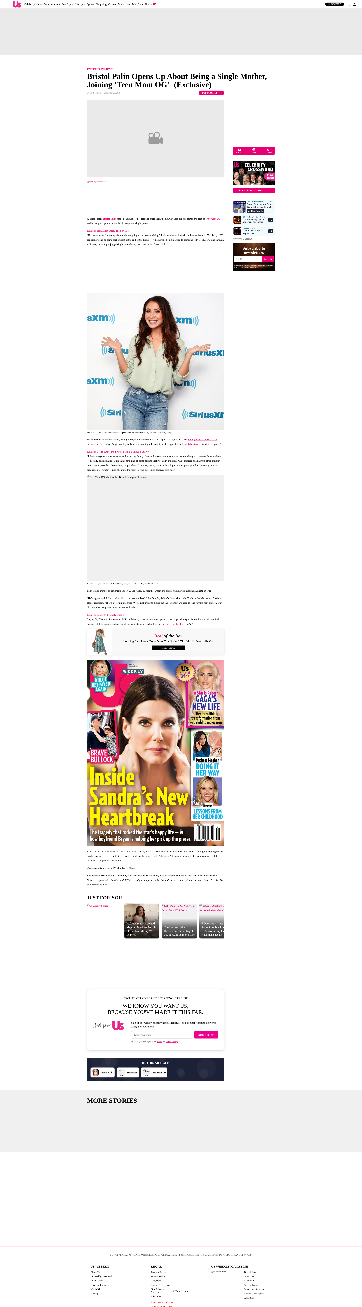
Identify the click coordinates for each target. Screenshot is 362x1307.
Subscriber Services (254, 1289)
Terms (159, 1042)
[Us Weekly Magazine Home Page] (17, 4)
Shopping (101, 4)
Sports (90, 4)
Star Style (67, 4)
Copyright (156, 1280)
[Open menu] (8, 4)
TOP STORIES (210, 93)
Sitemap (94, 1293)
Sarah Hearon (95, 93)
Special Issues (251, 1285)
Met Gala (137, 4)
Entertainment (52, 4)
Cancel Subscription (254, 1293)
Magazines (124, 4)
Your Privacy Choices (157, 1290)
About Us (95, 1272)
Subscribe (334, 4)
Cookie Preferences (160, 1285)
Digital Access (251, 1272)
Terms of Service (159, 1272)
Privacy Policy (172, 1042)
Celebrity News (33, 4)
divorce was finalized (173, 623)
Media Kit (95, 1289)
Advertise (249, 1298)
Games (112, 4)
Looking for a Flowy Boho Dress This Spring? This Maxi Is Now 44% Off (168, 641)
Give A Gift (249, 1280)
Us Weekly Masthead (101, 1276)
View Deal (168, 647)
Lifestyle (80, 4)
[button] (348, 4)
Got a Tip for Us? (99, 1280)
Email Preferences (99, 1285)
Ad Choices (156, 1296)
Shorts (148, 4)
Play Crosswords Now (254, 190)
